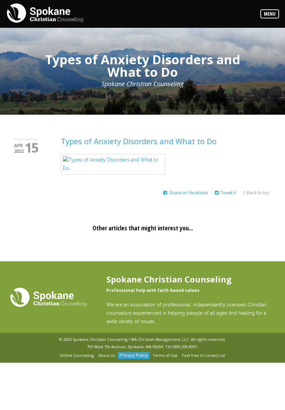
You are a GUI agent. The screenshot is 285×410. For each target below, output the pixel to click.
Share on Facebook (188, 192)
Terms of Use (165, 355)
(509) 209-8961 (184, 346)
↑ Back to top (256, 192)
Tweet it (228, 192)
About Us (106, 355)
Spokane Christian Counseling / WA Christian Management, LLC (131, 339)
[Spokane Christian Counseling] (45, 13)
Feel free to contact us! (203, 355)
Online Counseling (77, 355)
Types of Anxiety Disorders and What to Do (139, 141)
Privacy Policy (134, 355)
